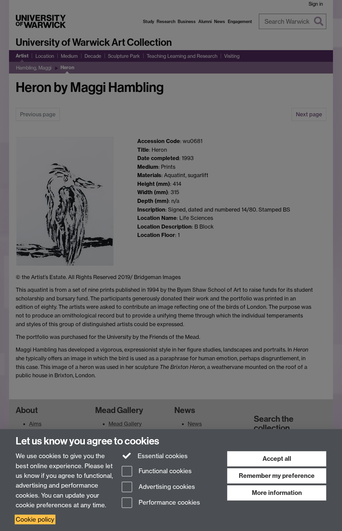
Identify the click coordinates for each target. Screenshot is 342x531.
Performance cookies (168, 502)
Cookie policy (35, 519)
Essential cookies (162, 456)
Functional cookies (164, 471)
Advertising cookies (166, 487)
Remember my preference (277, 476)
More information (277, 493)
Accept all (277, 458)
